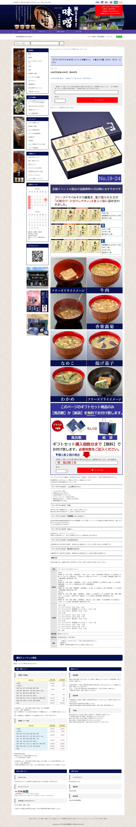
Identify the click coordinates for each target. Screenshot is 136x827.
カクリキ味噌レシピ (33, 122)
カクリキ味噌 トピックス (35, 178)
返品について (54, 107)
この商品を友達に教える (57, 78)
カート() (78, 31)
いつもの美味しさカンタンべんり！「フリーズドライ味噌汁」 (36, 101)
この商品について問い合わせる (73, 78)
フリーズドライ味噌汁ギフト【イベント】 (75, 49)
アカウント (42, 31)
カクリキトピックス (24, 31)
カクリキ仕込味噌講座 (34, 133)
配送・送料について (33, 160)
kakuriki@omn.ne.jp (74, 781)
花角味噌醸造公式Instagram (24, 36)
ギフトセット (59, 49)
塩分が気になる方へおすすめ (36, 106)
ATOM (105, 818)
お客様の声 (31, 137)
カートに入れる (98, 100)
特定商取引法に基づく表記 (66, 107)
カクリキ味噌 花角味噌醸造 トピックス (100, 36)
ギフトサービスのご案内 (35, 168)
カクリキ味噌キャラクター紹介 (36, 144)
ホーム (52, 49)
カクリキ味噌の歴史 (33, 130)
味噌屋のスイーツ (33, 109)
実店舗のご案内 (32, 126)
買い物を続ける (87, 78)
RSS (101, 818)
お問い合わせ (60, 31)
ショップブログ (94, 818)
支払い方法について (33, 157)
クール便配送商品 (33, 113)
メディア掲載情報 (33, 147)
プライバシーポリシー (34, 175)
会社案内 (30, 140)
